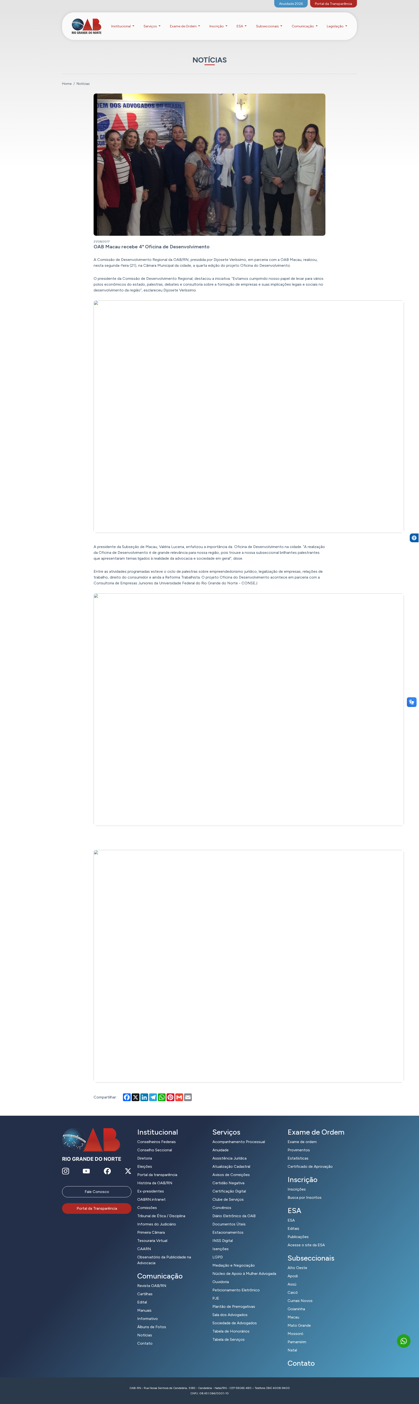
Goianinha (296, 1309)
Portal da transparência (157, 1174)
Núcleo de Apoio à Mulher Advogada (244, 1273)
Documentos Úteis (229, 1224)
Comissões (147, 1207)
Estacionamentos (227, 1232)
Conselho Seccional (154, 1150)
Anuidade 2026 (291, 4)
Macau (293, 1317)
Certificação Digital (229, 1191)
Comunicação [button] (303, 26)
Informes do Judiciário (156, 1224)
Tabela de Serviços (228, 1339)
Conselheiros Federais (156, 1141)
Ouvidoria (220, 1281)
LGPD (217, 1257)
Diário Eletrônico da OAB (234, 1216)
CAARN (144, 1249)
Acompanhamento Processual (238, 1141)
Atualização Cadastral (231, 1166)
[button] (414, 537)
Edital (142, 1302)
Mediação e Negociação (233, 1265)
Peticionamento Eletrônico (236, 1290)
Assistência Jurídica (229, 1158)
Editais (293, 1228)
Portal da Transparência (333, 4)
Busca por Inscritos (305, 1197)
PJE (215, 1298)
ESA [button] (240, 26)
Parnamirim (297, 1342)
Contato (145, 1343)
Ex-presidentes (150, 1191)
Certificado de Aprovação (310, 1166)
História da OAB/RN (154, 1183)
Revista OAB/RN (151, 1285)
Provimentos (299, 1150)
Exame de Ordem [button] (183, 26)
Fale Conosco (97, 1191)
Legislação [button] (335, 26)
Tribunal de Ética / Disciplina (161, 1216)
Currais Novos (300, 1300)
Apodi (293, 1276)
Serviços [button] (151, 26)
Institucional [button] (121, 26)
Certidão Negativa (228, 1183)
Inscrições (297, 1189)
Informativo (147, 1318)
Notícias (144, 1335)
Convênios (221, 1207)
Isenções (220, 1249)
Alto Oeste (297, 1267)
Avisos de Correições (231, 1174)
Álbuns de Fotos (151, 1327)
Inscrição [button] (217, 26)
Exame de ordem (302, 1141)
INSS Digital (222, 1240)
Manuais (144, 1310)
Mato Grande (299, 1325)
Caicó (293, 1292)
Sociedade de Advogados (234, 1323)
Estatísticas (298, 1158)
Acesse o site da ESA (306, 1245)
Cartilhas (145, 1294)
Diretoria (144, 1158)
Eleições (144, 1166)
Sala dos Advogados (230, 1314)
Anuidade (220, 1150)
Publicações (298, 1236)
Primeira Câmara (151, 1232)
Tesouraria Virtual (152, 1240)
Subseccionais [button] (268, 26)
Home (67, 84)
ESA (291, 1220)
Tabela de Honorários (231, 1331)
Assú (292, 1284)
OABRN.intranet (151, 1199)
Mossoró (295, 1333)
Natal (292, 1350)
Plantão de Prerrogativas (233, 1306)
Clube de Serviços (228, 1199)
